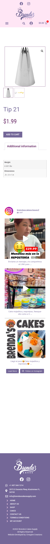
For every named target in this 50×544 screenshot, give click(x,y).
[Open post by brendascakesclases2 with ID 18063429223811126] (25, 238)
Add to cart (12, 134)
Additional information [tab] (21, 146)
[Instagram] (29, 4)
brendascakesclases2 (24, 221)
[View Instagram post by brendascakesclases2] (42, 255)
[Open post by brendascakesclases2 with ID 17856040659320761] (25, 288)
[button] (6, 23)
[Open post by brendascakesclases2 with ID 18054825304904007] (25, 338)
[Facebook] (21, 4)
